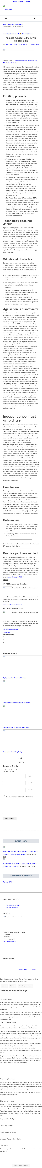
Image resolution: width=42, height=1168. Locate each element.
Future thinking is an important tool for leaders (16, 727)
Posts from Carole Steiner (10, 629)
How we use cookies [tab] (6, 999)
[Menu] (6, 18)
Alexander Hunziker (11, 44)
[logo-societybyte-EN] (7, 9)
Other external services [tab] (7, 1101)
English (21, 1)
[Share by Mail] (5, 643)
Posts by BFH (7, 882)
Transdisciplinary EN (28, 34)
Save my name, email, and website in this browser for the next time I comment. (19, 797)
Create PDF (6, 632)
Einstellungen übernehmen (21, 1165)
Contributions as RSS (12, 905)
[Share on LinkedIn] (5, 640)
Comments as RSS (12, 907)
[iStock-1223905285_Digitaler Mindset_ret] (18, 54)
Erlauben (4, 986)
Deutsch (15, 1)
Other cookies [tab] (4, 1146)
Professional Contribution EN (11, 34)
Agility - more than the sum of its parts (14, 678)
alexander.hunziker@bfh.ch (16, 577)
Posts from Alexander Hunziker (12, 605)
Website (30, 790)
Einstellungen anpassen (25, 986)
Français (28, 1)
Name (30, 776)
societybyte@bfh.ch (9, 941)
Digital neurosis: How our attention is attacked (16, 702)
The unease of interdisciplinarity (12, 752)
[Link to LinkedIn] (37, 18)
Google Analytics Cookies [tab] (7, 1079)
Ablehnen (12, 986)
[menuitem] (15, 1)
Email (30, 783)
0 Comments (35, 44)
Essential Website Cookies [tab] (8, 1022)
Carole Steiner (23, 44)
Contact (33, 969)
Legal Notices (22, 969)
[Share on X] (5, 637)
